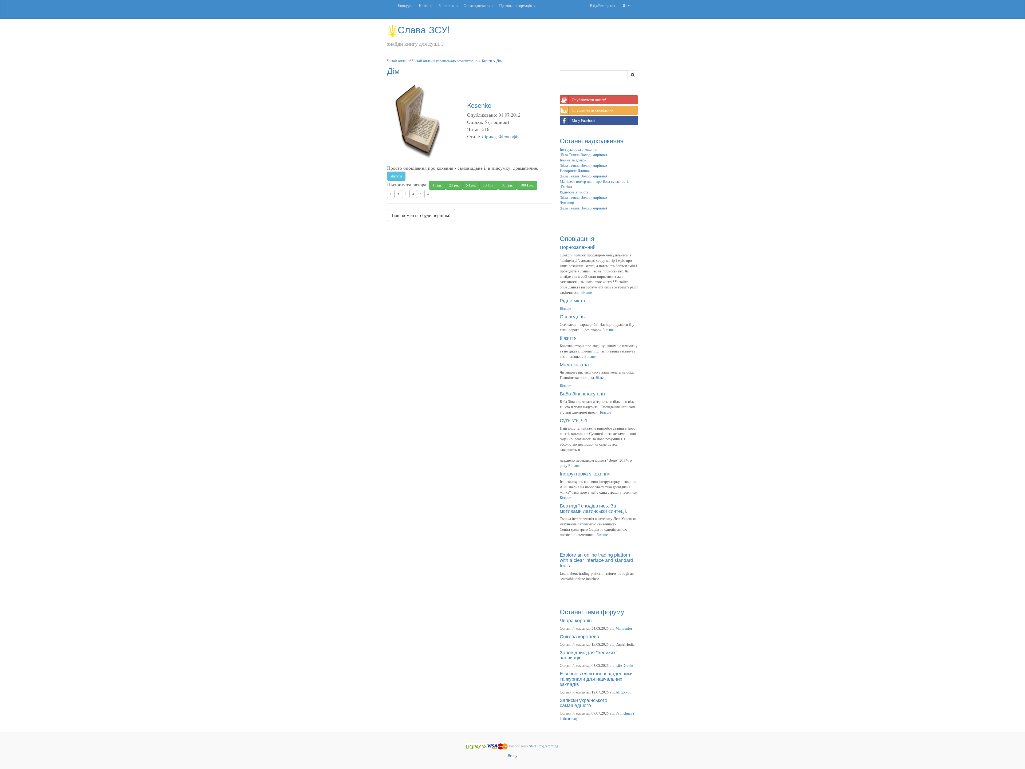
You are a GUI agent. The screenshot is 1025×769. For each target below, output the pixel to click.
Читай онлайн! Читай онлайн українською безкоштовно (432, 60)
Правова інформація (516, 5)
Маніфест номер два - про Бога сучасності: (594, 181)
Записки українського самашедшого (583, 702)
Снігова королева (579, 636)
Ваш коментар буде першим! (421, 215)
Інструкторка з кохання (578, 149)
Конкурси (405, 5)
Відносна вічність (574, 192)
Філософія (508, 136)
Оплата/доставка (477, 5)
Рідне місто (572, 300)
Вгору (512, 755)
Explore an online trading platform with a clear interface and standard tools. (596, 560)
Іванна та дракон (573, 159)
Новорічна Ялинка (575, 170)
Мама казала (574, 364)
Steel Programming (543, 745)
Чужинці (567, 202)
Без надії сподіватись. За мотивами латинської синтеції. (593, 508)
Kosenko (479, 105)
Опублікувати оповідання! (593, 110)
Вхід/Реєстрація (602, 5)
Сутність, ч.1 (574, 420)
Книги (487, 60)
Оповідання (577, 238)
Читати (396, 176)
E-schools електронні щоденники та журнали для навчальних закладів (596, 678)
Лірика (489, 136)
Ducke (566, 186)
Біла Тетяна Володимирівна (583, 154)
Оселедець (572, 316)
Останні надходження (592, 140)
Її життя (568, 337)
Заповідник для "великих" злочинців (588, 655)
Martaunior (624, 628)
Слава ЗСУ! (424, 29)
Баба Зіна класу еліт (582, 393)
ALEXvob (623, 692)
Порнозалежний (578, 246)
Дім (499, 60)
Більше (586, 292)
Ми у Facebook (584, 120)
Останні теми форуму (592, 611)
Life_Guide (624, 665)
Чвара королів (576, 620)
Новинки (426, 5)
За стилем (447, 5)
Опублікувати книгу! (589, 99)
